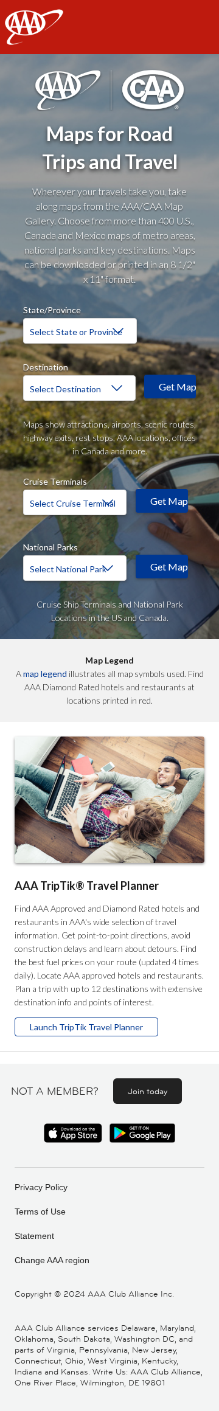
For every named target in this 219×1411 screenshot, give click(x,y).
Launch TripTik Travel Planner (86, 1027)
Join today (147, 1091)
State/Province (52, 308)
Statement (34, 1236)
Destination (45, 365)
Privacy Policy (41, 1187)
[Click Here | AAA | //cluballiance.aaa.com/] (34, 37)
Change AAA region (52, 1260)
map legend (45, 673)
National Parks (50, 545)
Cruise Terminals (55, 480)
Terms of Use (40, 1211)
